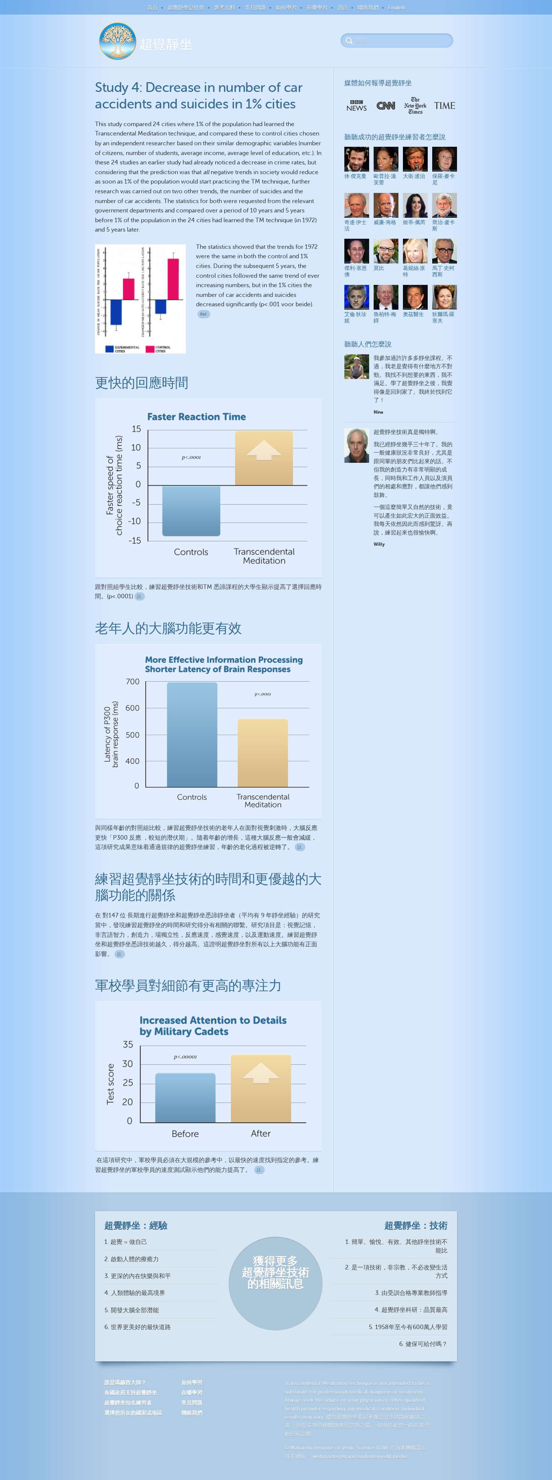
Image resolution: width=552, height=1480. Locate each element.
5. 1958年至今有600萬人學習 (408, 1327)
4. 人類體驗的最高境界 (134, 1293)
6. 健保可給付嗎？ (423, 1344)
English (396, 8)
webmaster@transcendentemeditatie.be (359, 1456)
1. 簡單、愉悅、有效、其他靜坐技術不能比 (396, 1246)
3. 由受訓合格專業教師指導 (411, 1293)
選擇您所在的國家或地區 (133, 1413)
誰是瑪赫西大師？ (125, 1382)
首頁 (152, 8)
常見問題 (255, 8)
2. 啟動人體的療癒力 (131, 1259)
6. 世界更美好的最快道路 (137, 1327)
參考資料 (224, 8)
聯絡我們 (368, 8)
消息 (342, 8)
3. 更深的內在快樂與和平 (137, 1276)
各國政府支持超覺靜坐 (130, 1393)
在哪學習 (316, 8)
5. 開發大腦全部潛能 (131, 1310)
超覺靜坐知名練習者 (128, 1403)
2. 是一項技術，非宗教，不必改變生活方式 (396, 1271)
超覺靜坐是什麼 (185, 8)
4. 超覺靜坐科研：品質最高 (411, 1310)
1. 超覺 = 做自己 (125, 1242)
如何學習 (286, 8)
